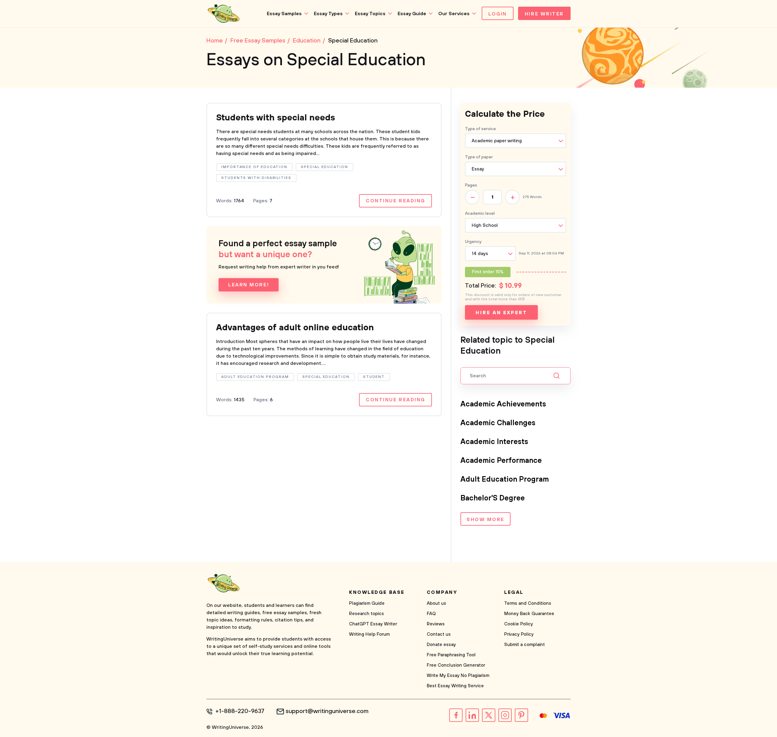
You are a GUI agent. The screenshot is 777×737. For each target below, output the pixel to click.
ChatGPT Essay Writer (373, 624)
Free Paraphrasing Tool (451, 655)
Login (497, 14)
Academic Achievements (503, 404)
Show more (485, 520)
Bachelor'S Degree (492, 498)
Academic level (480, 213)
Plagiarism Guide (367, 603)
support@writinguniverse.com (327, 711)
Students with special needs (275, 118)
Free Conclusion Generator (456, 665)
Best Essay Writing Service (455, 686)
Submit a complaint (524, 645)
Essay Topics (370, 14)
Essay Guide (412, 14)
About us (436, 603)
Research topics (366, 614)
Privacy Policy (519, 634)
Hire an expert (501, 313)
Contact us (439, 634)
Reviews (436, 624)
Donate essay (441, 645)
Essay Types (328, 14)
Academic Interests (494, 441)
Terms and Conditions (527, 603)
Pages (471, 185)
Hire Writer (544, 14)
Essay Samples (284, 14)
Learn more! (248, 285)
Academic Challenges (497, 423)
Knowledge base (377, 592)
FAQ (431, 614)
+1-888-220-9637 (239, 711)
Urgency (473, 241)
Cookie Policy (518, 624)
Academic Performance (501, 460)
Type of (479, 157)
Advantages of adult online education (295, 327)
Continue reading (395, 201)
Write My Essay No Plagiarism (458, 675)
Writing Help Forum (369, 634)
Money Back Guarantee (529, 614)
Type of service (480, 129)
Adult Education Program (504, 479)
